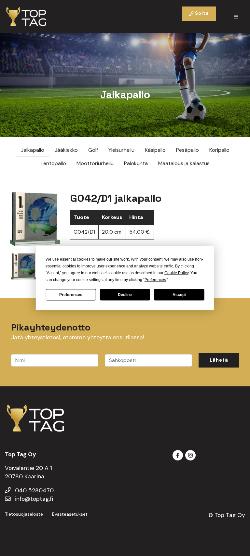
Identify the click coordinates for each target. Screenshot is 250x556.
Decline (125, 294)
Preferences (70, 294)
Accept (179, 294)
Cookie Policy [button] (176, 272)
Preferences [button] (155, 279)
